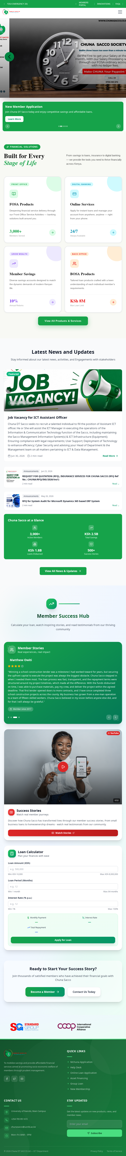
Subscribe (96, 1125)
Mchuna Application (81, 1053)
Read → (115, 472)
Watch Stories (63, 824)
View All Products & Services (63, 320)
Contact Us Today (84, 983)
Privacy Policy (97, 1143)
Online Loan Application (83, 1064)
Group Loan (76, 1075)
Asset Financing (79, 1070)
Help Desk (75, 1059)
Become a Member (43, 983)
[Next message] (82, 4)
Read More (109, 447)
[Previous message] (4, 4)
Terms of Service (114, 1143)
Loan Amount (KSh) (19, 854)
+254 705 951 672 (19, 1110)
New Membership (80, 1080)
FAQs (120, 3)
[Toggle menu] (120, 12)
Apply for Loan (63, 931)
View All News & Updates (61, 560)
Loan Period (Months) (20, 872)
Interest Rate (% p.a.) (20, 889)
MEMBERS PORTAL (90, 4)
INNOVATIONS (106, 3)
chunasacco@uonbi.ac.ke (23, 1118)
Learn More (14, 119)
